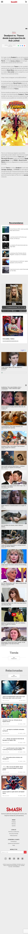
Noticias (14, 823)
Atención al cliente (13, 839)
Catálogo (14, 821)
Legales (13, 829)
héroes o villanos (15, 61)
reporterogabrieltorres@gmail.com (10, 341)
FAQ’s (13, 845)
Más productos (14, 658)
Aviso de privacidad (13, 833)
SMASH (13, 819)
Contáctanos (14, 841)
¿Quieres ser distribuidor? (13, 843)
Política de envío (13, 835)
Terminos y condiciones (13, 831)
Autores (13, 825)
